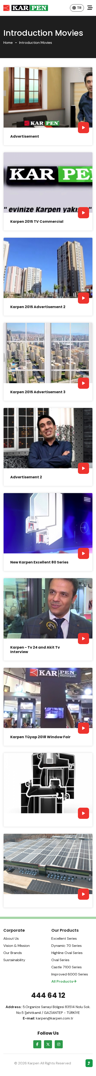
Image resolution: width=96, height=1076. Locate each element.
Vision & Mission (16, 945)
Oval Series (60, 960)
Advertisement (24, 136)
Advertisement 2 (26, 477)
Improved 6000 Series (69, 974)
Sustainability (14, 960)
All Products (62, 981)
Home (8, 42)
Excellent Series (64, 938)
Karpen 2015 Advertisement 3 (37, 392)
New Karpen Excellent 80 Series (39, 562)
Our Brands (12, 952)
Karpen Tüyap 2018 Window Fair (40, 737)
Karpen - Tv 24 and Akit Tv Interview (35, 649)
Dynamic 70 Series (66, 945)
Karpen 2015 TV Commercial (36, 221)
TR (79, 7)
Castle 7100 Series (66, 967)
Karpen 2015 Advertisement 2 (37, 306)
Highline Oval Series (67, 952)
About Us (11, 938)
